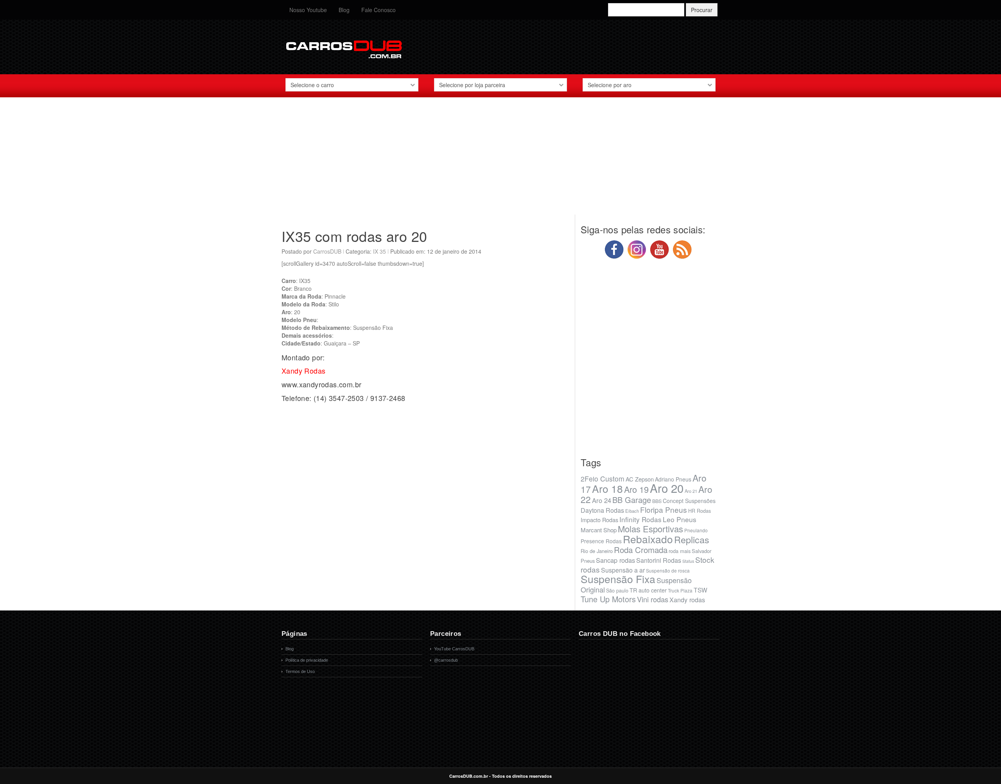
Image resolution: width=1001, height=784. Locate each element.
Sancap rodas (615, 560)
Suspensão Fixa (618, 578)
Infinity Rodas (640, 519)
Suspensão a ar (623, 570)
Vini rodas (652, 599)
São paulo (617, 590)
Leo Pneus (679, 519)
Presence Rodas (601, 541)
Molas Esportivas (650, 529)
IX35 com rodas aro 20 (354, 236)
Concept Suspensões (689, 501)
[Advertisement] (500, 160)
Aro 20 (666, 488)
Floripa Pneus (663, 509)
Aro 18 (607, 488)
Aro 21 (691, 491)
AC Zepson (640, 479)
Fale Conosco (378, 10)
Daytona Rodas (602, 510)
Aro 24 (601, 500)
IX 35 (379, 251)
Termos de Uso (300, 671)
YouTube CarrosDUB (454, 648)
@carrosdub (446, 660)
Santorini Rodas (658, 560)
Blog (344, 10)
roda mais (680, 551)
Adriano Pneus (673, 479)
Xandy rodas (687, 599)
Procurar (701, 10)
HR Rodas (699, 510)
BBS (657, 501)
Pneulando (696, 530)
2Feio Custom (602, 478)
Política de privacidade (306, 660)
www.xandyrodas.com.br (321, 384)
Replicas (691, 539)
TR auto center (648, 590)
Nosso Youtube (308, 10)
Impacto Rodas (599, 520)
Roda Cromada (640, 549)
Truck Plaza (680, 590)
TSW (700, 589)
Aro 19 (636, 489)
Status (688, 561)
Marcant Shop (599, 530)
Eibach (632, 511)
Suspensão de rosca (668, 570)
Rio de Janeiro (597, 551)
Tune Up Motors (608, 599)
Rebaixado (648, 539)
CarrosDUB (327, 251)
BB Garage (631, 499)
